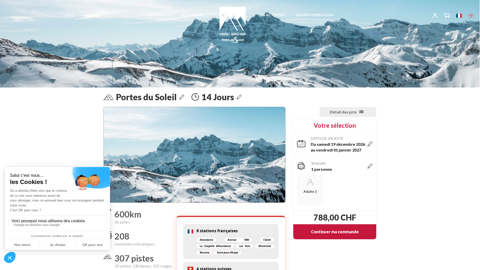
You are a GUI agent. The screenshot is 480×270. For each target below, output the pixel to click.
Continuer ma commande (335, 231)
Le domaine (192, 15)
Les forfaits (158, 15)
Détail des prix (343, 112)
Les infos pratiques (315, 15)
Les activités (272, 15)
